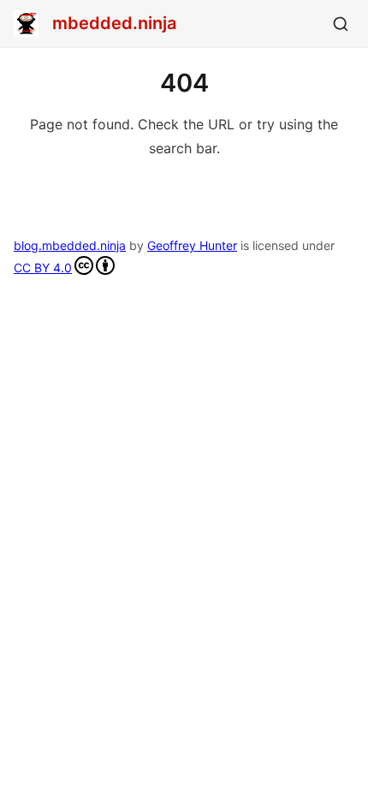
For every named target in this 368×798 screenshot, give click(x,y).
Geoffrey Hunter (192, 245)
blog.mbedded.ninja (70, 245)
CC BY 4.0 (43, 267)
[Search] (340, 24)
